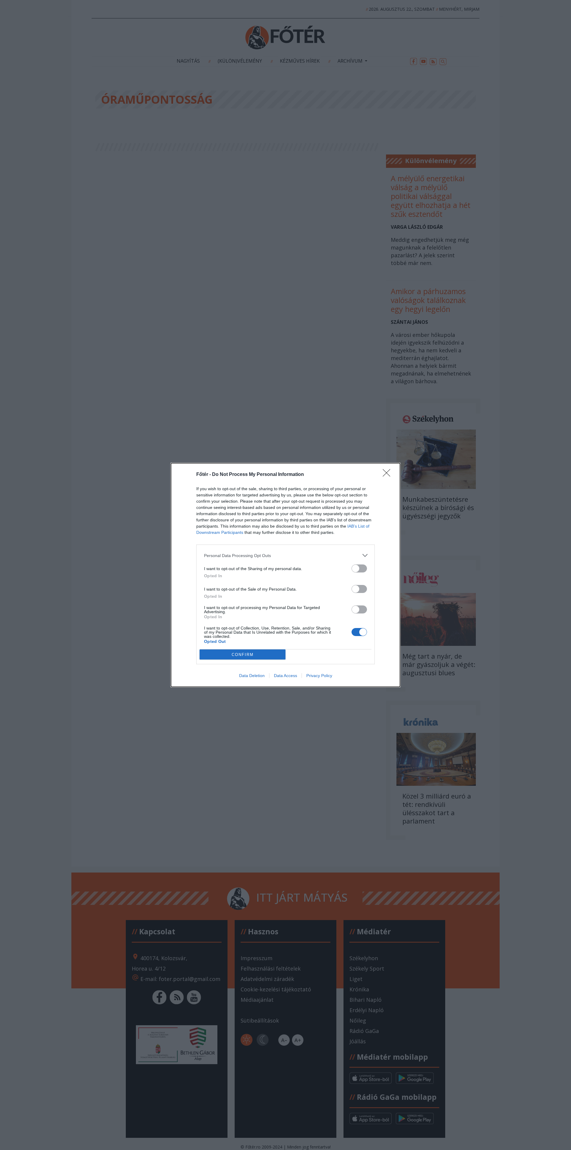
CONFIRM (243, 654)
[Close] (388, 474)
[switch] (359, 568)
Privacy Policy (319, 675)
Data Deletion (252, 675)
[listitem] (285, 555)
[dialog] (285, 575)
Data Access (285, 675)
